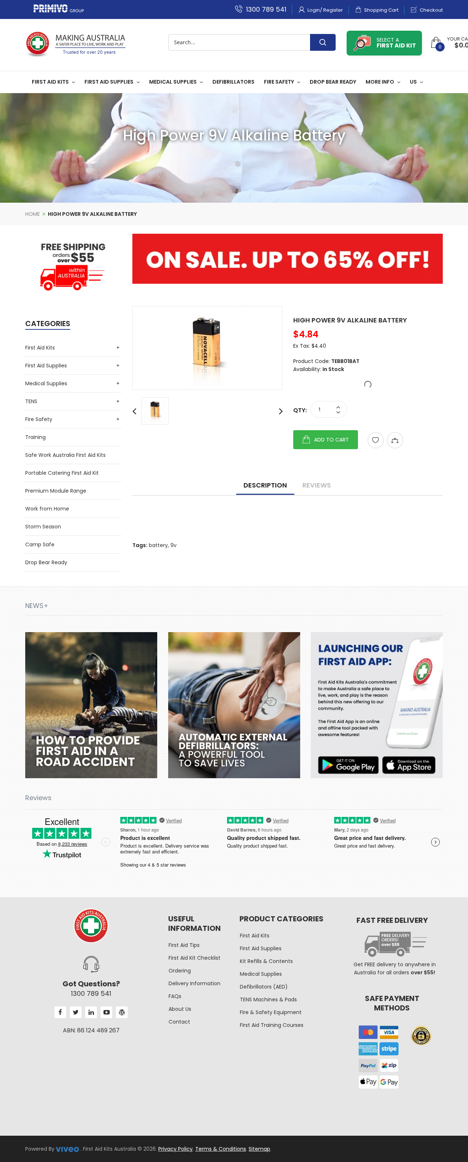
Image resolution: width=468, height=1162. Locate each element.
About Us (180, 1009)
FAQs (175, 996)
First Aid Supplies (46, 365)
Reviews (316, 485)
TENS (31, 401)
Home (32, 214)
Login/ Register (324, 10)
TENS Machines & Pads (268, 999)
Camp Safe (39, 544)
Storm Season (43, 526)
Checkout (431, 10)
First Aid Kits (40, 347)
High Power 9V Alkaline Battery (92, 214)
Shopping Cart (381, 10)
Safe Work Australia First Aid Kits (65, 455)
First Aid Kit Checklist (194, 958)
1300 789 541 (265, 9)
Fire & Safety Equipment (271, 1012)
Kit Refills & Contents (266, 961)
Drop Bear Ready (46, 562)
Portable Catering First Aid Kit (62, 473)
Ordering (180, 970)
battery (158, 545)
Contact (179, 1021)
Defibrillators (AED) (264, 986)
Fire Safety (38, 419)
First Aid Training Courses (271, 1025)
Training (35, 437)
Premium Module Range (55, 490)
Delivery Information (194, 983)
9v (173, 545)
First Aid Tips (184, 945)
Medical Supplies (46, 383)
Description (265, 485)
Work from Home (47, 508)
